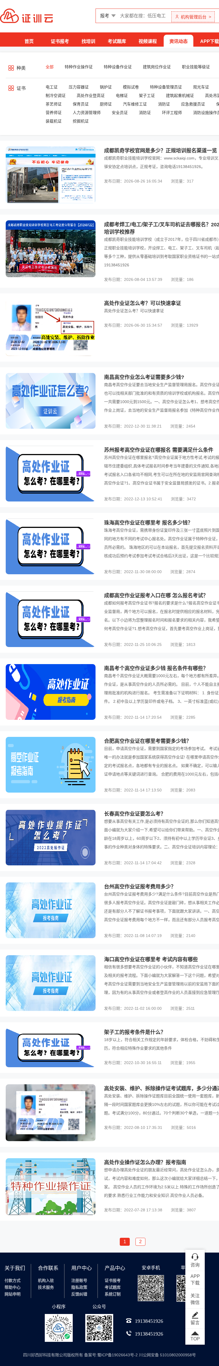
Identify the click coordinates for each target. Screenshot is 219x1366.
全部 (50, 67)
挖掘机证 (81, 121)
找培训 (88, 41)
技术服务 (46, 1287)
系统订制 (113, 1294)
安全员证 (120, 112)
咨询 (195, 1265)
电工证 (52, 87)
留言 (195, 1322)
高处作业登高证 (91, 95)
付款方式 (13, 1280)
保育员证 (81, 104)
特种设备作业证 (118, 67)
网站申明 (13, 1294)
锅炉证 (106, 87)
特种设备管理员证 (166, 87)
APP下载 (209, 41)
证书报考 (60, 41)
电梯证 (122, 95)
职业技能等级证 (196, 67)
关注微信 (195, 1299)
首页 (29, 41)
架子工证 (147, 95)
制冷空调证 (56, 95)
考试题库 (117, 41)
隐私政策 (79, 1287)
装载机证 (54, 121)
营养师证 (54, 112)
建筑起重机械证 (180, 95)
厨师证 (106, 104)
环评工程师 (172, 112)
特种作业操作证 (79, 67)
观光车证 (201, 87)
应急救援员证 (193, 104)
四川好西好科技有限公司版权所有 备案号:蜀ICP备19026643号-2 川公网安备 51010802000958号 (109, 1355)
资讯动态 (178, 41)
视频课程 (148, 41)
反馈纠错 (79, 1294)
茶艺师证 (54, 104)
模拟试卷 (131, 87)
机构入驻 (46, 1280)
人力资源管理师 (87, 112)
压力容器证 (79, 87)
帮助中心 (13, 1287)
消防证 (164, 104)
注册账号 (79, 1280)
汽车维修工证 (135, 104)
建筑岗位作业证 (157, 67)
